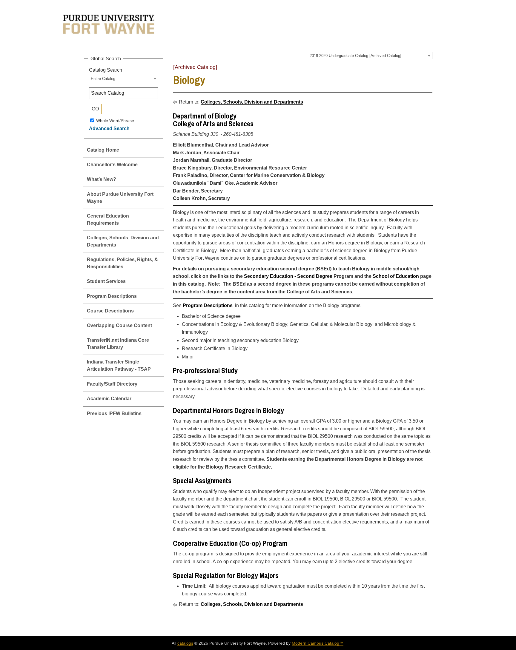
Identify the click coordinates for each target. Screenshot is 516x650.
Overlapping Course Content (119, 325)
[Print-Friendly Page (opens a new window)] (421, 69)
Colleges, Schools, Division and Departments (252, 101)
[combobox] (370, 55)
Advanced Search (109, 128)
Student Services (106, 281)
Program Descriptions (112, 296)
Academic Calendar (109, 398)
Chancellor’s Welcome (112, 164)
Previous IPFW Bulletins (114, 413)
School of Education (396, 276)
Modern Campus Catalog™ (317, 643)
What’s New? (101, 179)
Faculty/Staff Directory (112, 383)
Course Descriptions (110, 310)
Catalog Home (103, 150)
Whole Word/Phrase (115, 120)
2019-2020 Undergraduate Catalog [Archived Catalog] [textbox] (355, 55)
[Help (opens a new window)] (429, 69)
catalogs (185, 643)
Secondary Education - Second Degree (288, 276)
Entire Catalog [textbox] (103, 78)
